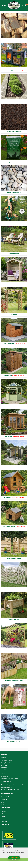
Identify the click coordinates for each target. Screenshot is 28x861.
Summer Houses (14, 436)
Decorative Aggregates (14, 192)
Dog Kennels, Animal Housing (14, 527)
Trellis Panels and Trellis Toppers (14, 589)
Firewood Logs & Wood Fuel (14, 40)
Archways (14, 314)
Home (4, 811)
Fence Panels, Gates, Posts (14, 558)
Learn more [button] (6, 854)
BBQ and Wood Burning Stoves (14, 69)
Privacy (4, 819)
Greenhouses (14, 406)
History (4, 814)
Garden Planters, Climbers (14, 650)
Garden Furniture (14, 253)
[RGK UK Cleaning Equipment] (8, 835)
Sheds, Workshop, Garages (14, 344)
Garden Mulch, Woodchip (14, 101)
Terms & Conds (5, 797)
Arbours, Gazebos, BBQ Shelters (14, 284)
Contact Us (4, 799)
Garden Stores (14, 375)
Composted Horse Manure (14, 131)
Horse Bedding (14, 711)
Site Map (3, 805)
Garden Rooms (14, 467)
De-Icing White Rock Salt (14, 741)
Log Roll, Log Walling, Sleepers (14, 680)
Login (2, 802)
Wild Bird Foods (14, 223)
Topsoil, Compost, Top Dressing (14, 162)
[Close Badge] (19, 856)
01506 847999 (5, 776)
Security (4, 821)
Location (4, 816)
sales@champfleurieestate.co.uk (9, 778)
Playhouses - (14, 497)
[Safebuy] (8, 846)
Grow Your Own (14, 619)
